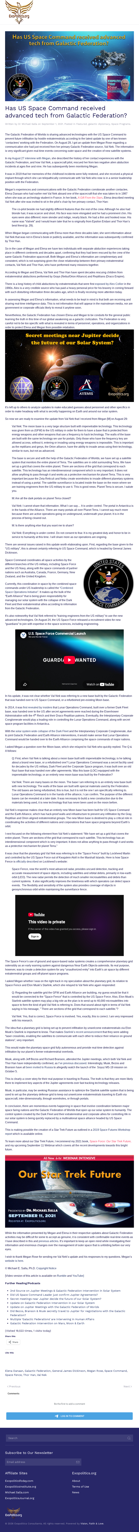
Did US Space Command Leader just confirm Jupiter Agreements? (54, 1294)
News (75, 1492)
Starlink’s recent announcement (83, 1032)
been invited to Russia (39, 1067)
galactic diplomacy (99, 124)
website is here (14, 1260)
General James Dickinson (68, 1370)
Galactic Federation (38, 1370)
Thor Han (29, 1375)
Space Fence (13, 1375)
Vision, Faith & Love (92, 1523)
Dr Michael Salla (27, 124)
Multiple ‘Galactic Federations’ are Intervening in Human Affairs (52, 1319)
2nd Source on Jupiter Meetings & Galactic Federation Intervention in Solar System (65, 1290)
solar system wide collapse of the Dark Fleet (42, 731)
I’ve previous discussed (72, 1063)
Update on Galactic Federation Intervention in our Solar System (52, 1303)
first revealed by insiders (37, 707)
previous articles (48, 1241)
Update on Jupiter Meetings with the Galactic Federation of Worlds (54, 1307)
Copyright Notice (46, 1268)
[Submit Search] (129, 1438)
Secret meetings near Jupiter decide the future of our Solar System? (55, 1298)
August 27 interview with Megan (31, 158)
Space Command (115, 1370)
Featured (81, 124)
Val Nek (42, 1375)
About (76, 1480)
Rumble (61, 1275)
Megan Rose (95, 1370)
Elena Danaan (14, 1370)
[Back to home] (19, 12)
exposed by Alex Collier (109, 283)
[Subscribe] (77, 1462)
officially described (27, 861)
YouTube (77, 1275)
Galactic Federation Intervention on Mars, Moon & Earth (47, 1323)
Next (127, 1386)
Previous (14, 1386)
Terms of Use (80, 1486)
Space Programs (120, 124)
